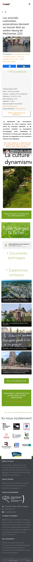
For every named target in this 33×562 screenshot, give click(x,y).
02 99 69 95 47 (9, 509)
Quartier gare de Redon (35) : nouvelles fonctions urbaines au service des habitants (15, 300)
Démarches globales (9, 62)
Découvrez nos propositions (16, 401)
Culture (22, 59)
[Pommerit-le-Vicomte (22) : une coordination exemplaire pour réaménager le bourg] (16, 362)
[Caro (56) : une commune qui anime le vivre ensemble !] (16, 315)
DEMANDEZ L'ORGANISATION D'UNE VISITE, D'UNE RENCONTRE (16, 395)
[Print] (6, 12)
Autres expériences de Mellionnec (16, 114)
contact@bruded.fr (10, 512)
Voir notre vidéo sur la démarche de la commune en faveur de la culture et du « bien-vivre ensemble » (17, 145)
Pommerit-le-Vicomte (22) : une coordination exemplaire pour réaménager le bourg (16, 371)
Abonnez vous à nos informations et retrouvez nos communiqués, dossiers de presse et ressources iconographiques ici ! (15, 485)
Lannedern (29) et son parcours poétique (15, 348)
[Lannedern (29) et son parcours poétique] (16, 339)
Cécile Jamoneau (20, 109)
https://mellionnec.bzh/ (10, 106)
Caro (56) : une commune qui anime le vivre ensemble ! (15, 324)
